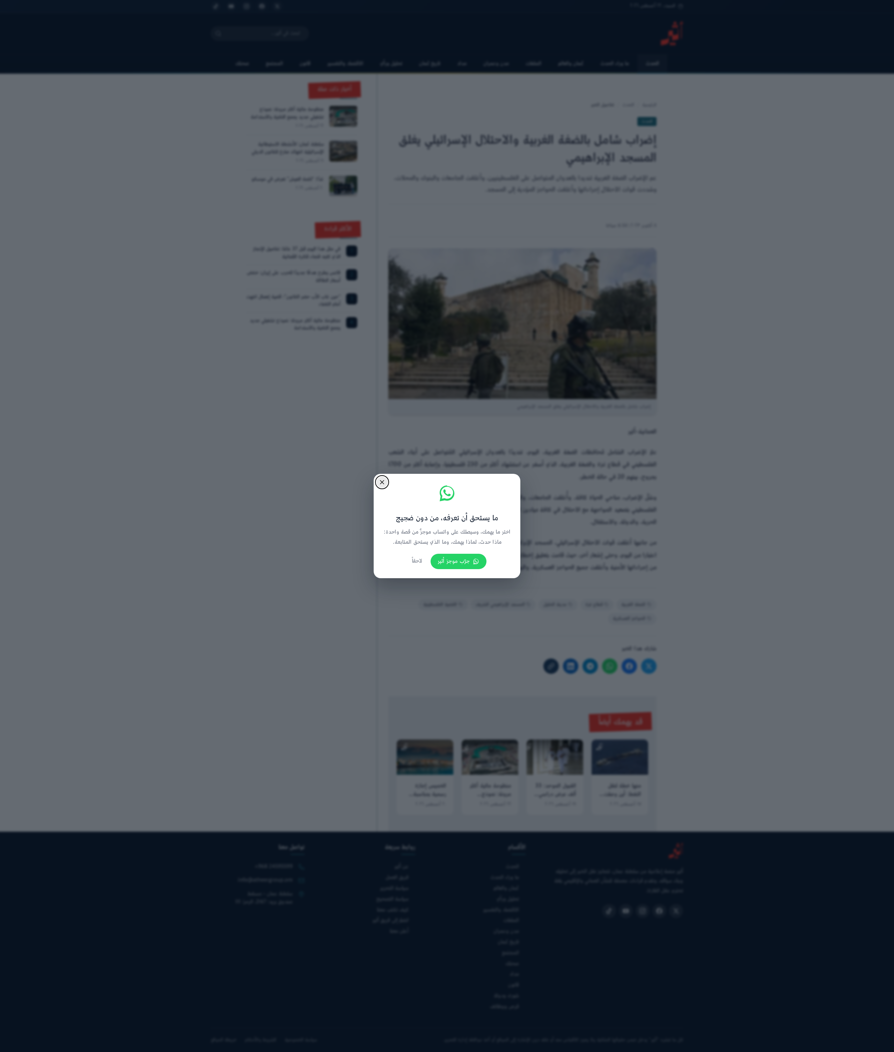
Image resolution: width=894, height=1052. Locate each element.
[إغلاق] (382, 482)
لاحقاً (417, 561)
